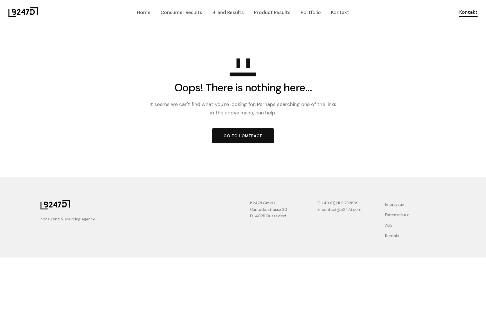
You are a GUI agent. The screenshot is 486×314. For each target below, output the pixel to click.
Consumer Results (181, 12)
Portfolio (311, 12)
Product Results (272, 12)
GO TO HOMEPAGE (243, 135)
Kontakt (340, 12)
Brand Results (228, 12)
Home (143, 12)
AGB (389, 225)
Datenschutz (397, 214)
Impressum (395, 204)
